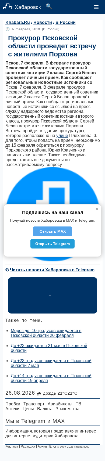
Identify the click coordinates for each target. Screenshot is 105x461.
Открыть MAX (53, 231)
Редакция (28, 446)
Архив (42, 446)
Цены (28, 408)
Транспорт (33, 404)
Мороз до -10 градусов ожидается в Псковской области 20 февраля (46, 333)
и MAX (56, 421)
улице (62, 135)
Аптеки (12, 408)
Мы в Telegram (25, 421)
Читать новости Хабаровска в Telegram (52, 270)
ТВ (78, 404)
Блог (52, 446)
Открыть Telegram (52, 244)
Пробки (12, 404)
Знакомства (67, 408)
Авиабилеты (60, 404)
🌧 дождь (57, 393)
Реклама (11, 446)
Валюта (44, 408)
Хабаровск (28, 7)
